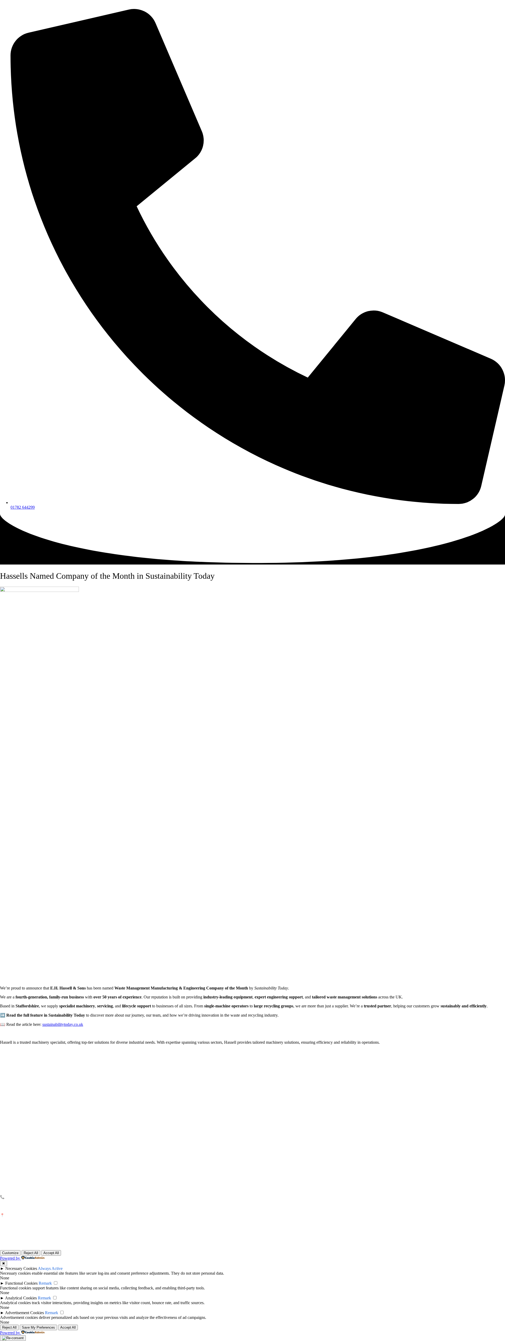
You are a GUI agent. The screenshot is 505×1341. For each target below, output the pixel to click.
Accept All (51, 1253)
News (4, 1162)
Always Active (50, 1268)
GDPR (4, 1181)
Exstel (4, 1121)
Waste (5, 1068)
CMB (3, 1127)
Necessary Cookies (21, 1268)
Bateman (7, 1140)
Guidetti (6, 1115)
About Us (7, 1156)
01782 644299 (18, 1197)
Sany (4, 1108)
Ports (4, 1080)
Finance (29, 1080)
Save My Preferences (38, 1327)
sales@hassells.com (21, 1205)
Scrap (5, 1074)
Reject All (31, 1253)
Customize (10, 1253)
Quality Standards (14, 1168)
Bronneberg (9, 1134)
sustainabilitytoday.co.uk (62, 1024)
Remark (45, 1283)
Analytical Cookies (21, 1298)
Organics (7, 1087)
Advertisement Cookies (24, 1312)
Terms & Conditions (15, 1174)
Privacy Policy (495, 1244)
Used (27, 1074)
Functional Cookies (21, 1283)
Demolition (8, 1093)
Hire (26, 1068)
